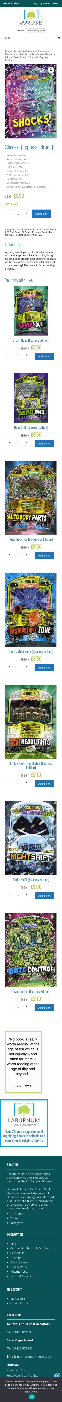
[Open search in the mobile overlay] (55, 1376)
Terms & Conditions (22, 1276)
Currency (20, 31)
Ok (31, 1397)
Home (8, 51)
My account (44, 4)
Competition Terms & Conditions (31, 1248)
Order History (19, 1303)
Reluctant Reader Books (43, 232)
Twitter (14, 1218)
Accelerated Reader (24, 51)
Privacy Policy (18, 1267)
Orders (55, 4)
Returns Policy (19, 1271)
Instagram (16, 1223)
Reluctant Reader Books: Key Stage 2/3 (23, 235)
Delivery (15, 1258)
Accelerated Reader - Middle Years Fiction (36, 229)
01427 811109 (11, 3)
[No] (57, 1389)
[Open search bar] (56, 1376)
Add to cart (41, 213)
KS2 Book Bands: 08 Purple (18, 232)
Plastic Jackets (19, 1262)
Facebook (16, 1214)
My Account (17, 1299)
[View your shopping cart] (59, 38)
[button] (51, 70)
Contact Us (17, 1253)
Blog (35, 4)
